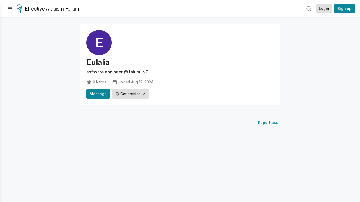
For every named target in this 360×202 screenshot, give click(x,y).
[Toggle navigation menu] (10, 8)
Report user (269, 122)
